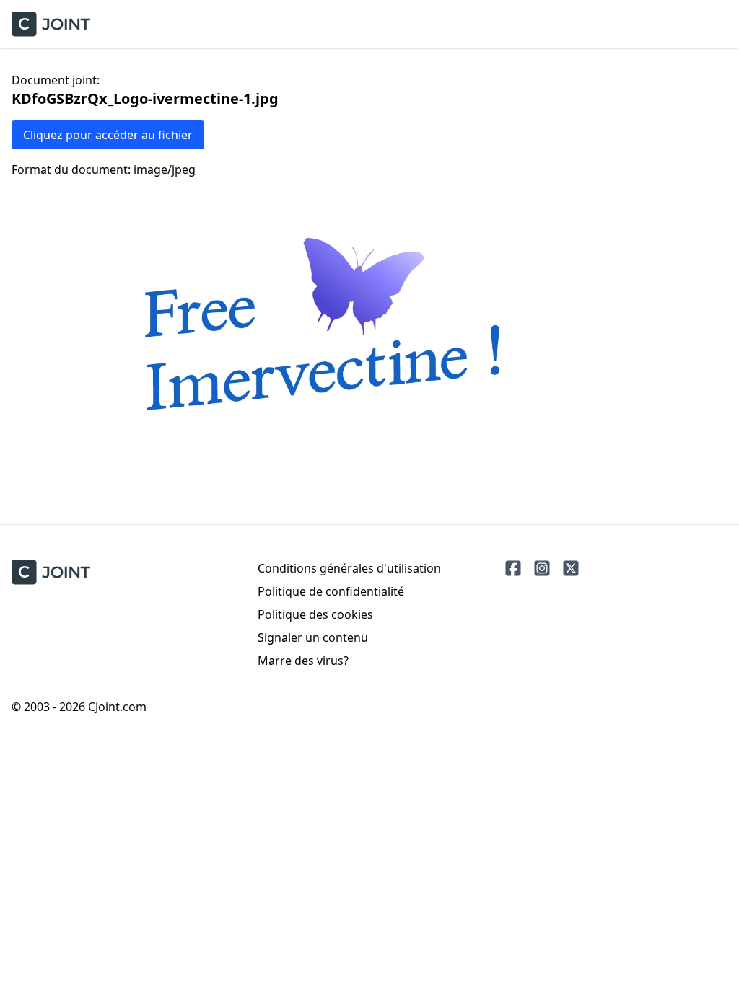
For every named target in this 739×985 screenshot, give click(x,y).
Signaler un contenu (313, 637)
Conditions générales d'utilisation (349, 568)
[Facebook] (513, 568)
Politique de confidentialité (331, 591)
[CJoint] (51, 572)
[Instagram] (542, 568)
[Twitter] (571, 568)
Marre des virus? (303, 660)
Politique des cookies (315, 614)
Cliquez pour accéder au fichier (108, 135)
